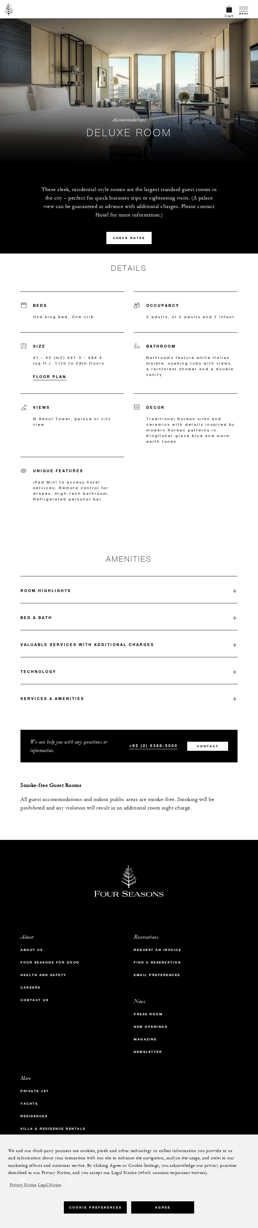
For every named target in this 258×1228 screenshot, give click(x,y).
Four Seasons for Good (50, 962)
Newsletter (148, 1052)
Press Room (148, 1014)
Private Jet (34, 1091)
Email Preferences (157, 975)
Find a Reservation (157, 962)
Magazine (145, 1039)
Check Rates (129, 238)
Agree (163, 1207)
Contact (208, 746)
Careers (30, 987)
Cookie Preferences (95, 1207)
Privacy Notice (23, 1185)
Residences (34, 1116)
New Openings (150, 1027)
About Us (31, 950)
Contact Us (34, 1000)
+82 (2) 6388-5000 (153, 745)
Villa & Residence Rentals (53, 1129)
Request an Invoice (157, 950)
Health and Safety (43, 975)
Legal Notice (49, 1185)
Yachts (29, 1104)
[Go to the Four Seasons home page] (9, 9)
